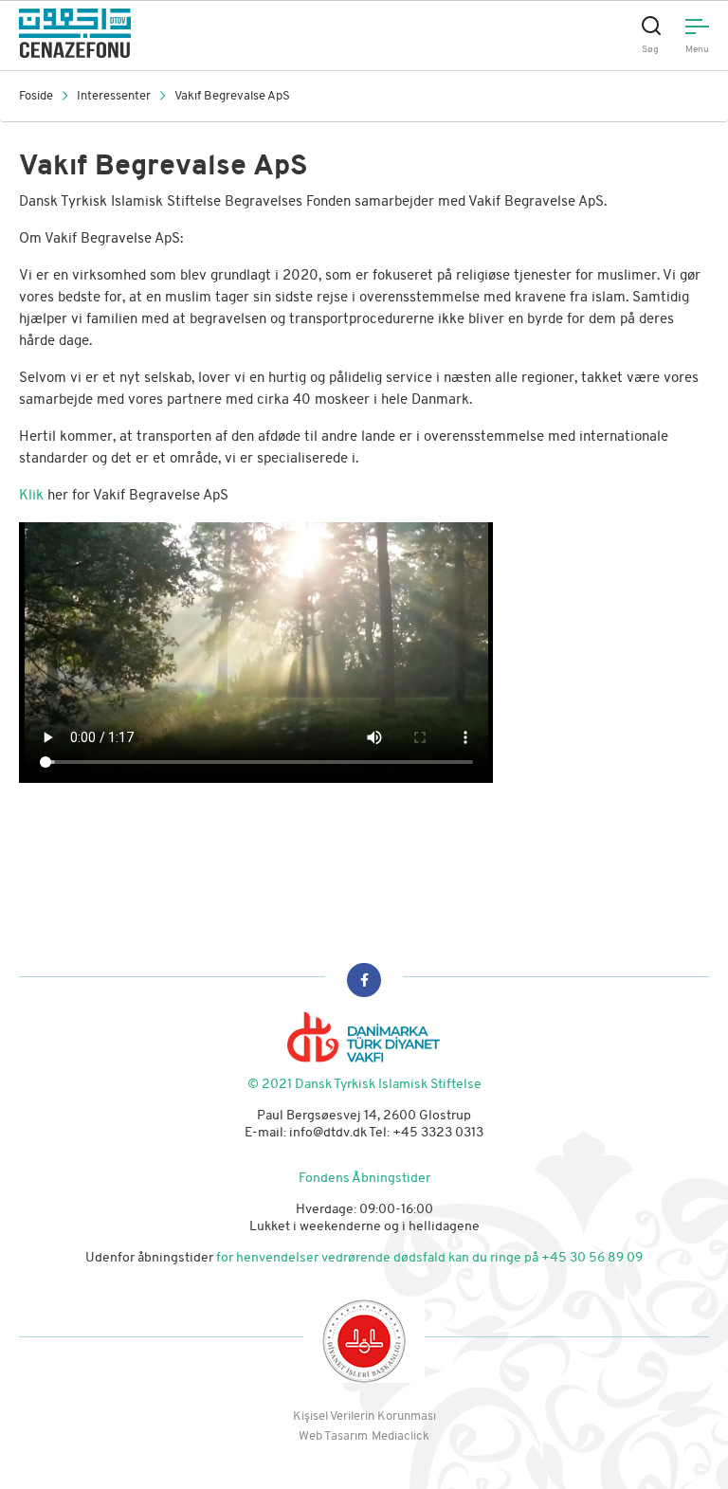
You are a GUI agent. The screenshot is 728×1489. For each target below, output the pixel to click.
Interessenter (114, 96)
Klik (33, 496)
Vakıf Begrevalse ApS (232, 96)
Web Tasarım (333, 1436)
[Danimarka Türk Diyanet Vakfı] (184, 33)
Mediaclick (400, 1436)
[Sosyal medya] (364, 980)
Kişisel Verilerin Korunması (364, 1416)
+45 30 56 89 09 (592, 1258)
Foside (36, 96)
